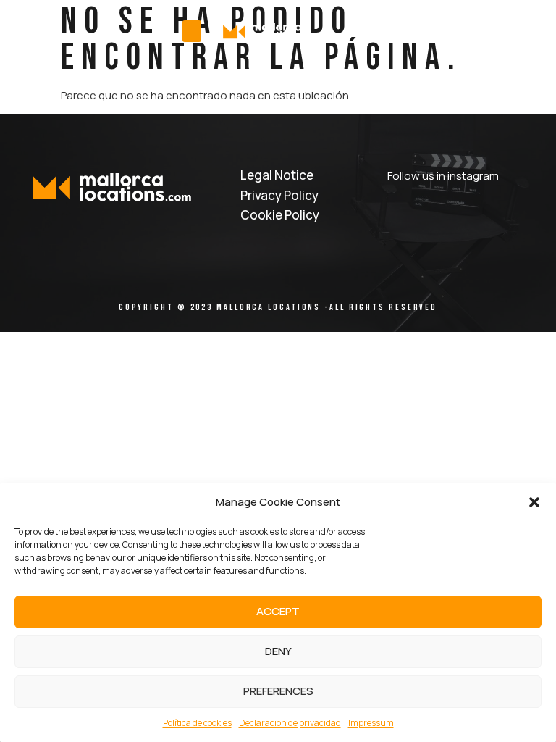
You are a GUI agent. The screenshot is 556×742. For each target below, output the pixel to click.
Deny (278, 651)
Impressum (371, 723)
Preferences (278, 691)
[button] (534, 502)
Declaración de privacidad (290, 723)
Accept (278, 611)
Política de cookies (197, 723)
